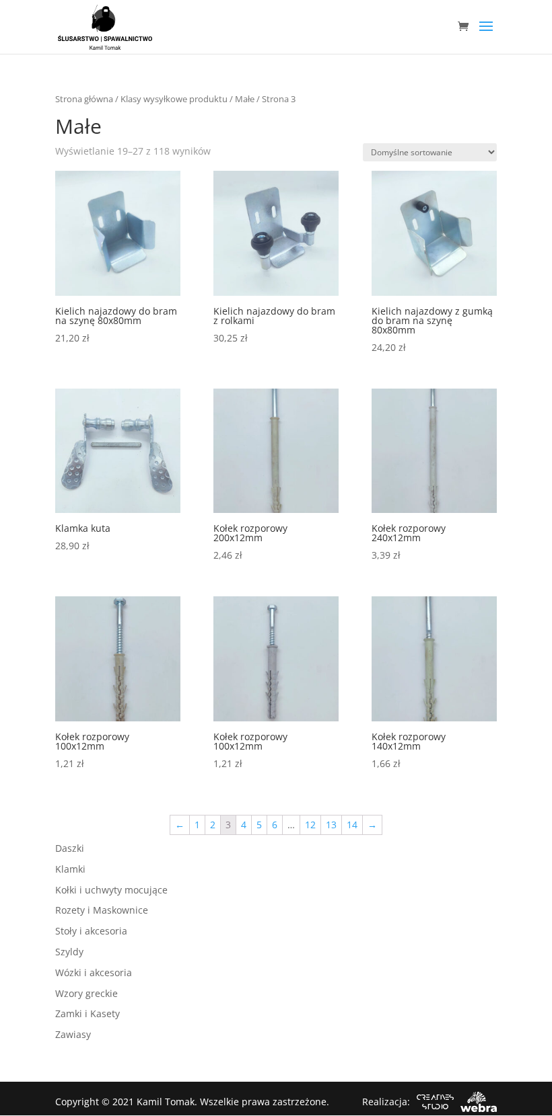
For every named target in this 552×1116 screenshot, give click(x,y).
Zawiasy (73, 1034)
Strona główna (84, 99)
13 (331, 824)
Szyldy (69, 951)
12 (310, 824)
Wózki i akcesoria (93, 972)
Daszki (69, 848)
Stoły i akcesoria (91, 930)
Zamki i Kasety (87, 1013)
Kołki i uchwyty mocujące (111, 889)
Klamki (70, 869)
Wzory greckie (86, 993)
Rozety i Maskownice (101, 910)
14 (352, 824)
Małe (244, 99)
